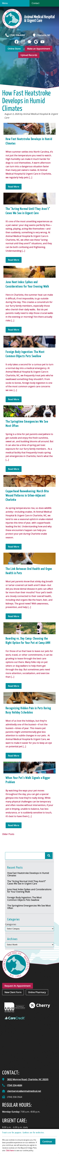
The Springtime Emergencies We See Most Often (29, 907)
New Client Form (13, 992)
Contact (35, 3)
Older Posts (8, 834)
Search (49, 855)
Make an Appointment (38, 48)
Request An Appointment (18, 985)
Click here (10, 1150)
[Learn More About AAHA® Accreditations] (14, 1007)
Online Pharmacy (37, 992)
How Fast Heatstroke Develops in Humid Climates (28, 874)
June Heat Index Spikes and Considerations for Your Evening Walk (29, 890)
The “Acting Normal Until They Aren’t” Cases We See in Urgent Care (26, 882)
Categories (10, 924)
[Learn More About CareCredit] (14, 1018)
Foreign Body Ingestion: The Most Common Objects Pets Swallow (24, 898)
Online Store (14, 48)
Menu (5, 3)
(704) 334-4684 (17, 35)
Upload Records (29, 55)
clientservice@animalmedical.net (24, 1091)
